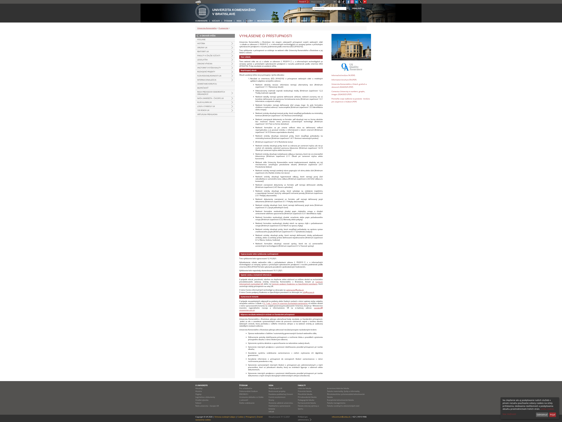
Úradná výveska (204, 63)
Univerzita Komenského (207, 28)
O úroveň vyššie (208, 35)
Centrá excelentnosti (277, 397)
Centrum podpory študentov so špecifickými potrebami (294, 284)
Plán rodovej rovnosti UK (209, 76)
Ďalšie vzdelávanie (247, 403)
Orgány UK (202, 47)
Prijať (552, 414)
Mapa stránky (316, 1)
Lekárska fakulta (304, 388)
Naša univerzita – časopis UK (207, 406)
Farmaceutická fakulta (307, 403)
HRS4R (271, 411)
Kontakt (327, 21)
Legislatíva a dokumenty (205, 397)
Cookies (240, 417)
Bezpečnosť (202, 88)
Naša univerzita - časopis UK (210, 98)
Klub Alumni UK (204, 102)
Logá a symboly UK (206, 106)
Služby (249, 21)
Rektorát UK (203, 51)
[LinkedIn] (356, 2)
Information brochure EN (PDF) (344, 79)
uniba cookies (547, 409)
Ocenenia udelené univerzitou (281, 403)
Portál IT (302, 1)
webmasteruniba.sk (295, 290)
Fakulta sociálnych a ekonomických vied (343, 406)
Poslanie (201, 39)
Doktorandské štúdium (248, 391)
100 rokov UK (203, 110)
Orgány (198, 394)
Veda (239, 21)
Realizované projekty (277, 391)
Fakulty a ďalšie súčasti (208, 55)
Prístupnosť (250, 417)
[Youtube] (365, 2)
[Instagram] (352, 2)
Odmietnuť (542, 414)
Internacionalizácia (206, 80)
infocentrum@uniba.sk (341, 417)
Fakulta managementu (336, 403)
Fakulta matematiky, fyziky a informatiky (343, 391)
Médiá (304, 21)
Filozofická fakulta (305, 394)
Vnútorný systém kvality (209, 68)
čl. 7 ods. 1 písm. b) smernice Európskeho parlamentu (285, 303)
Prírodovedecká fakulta (307, 397)
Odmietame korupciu (207, 84)
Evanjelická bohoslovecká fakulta (340, 400)
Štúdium (228, 21)
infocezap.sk (308, 292)
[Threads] (339, 2)
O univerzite (201, 21)
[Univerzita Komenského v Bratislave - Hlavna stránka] (202, 12)
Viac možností (509, 414)
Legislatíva (202, 59)
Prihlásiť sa (358, 8)
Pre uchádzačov (245, 388)
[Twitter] (360, 2)
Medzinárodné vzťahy (268, 21)
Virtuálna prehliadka (207, 114)
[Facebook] (348, 2)
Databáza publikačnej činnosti (281, 394)
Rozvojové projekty (206, 71)
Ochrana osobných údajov (224, 417)
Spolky (314, 21)
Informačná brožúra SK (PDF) (343, 75)
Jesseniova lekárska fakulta (338, 388)
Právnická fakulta (305, 391)
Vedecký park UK (275, 388)
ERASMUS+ (244, 394)
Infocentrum (290, 21)
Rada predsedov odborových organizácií (211, 93)
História (201, 43)
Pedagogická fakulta (306, 400)
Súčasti (216, 21)
